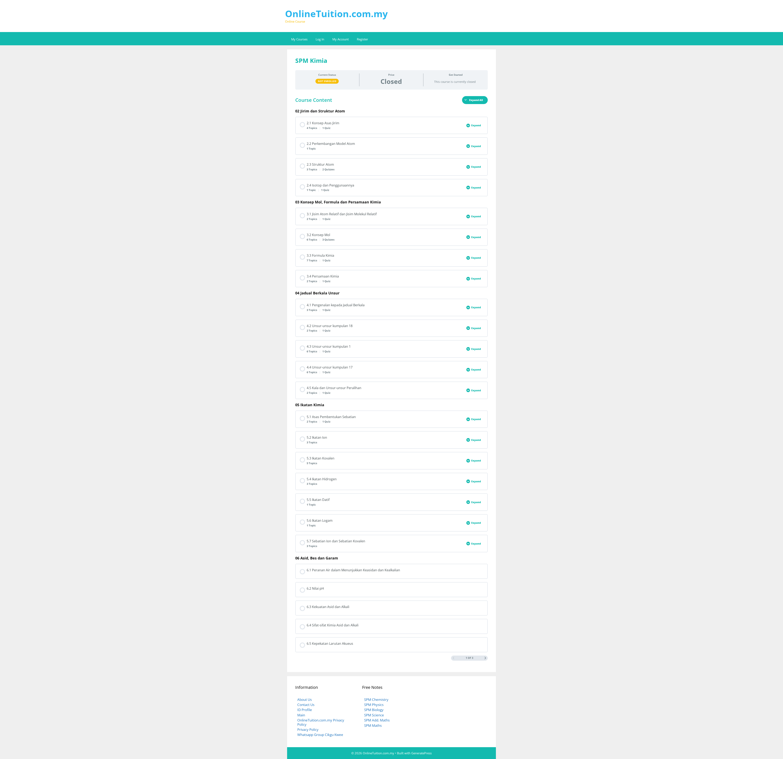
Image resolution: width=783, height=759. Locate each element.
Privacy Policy (308, 729)
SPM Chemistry (376, 699)
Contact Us (305, 704)
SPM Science (374, 715)
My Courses (299, 39)
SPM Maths (373, 725)
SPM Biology (374, 709)
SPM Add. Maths (377, 720)
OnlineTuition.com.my (336, 13)
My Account (340, 39)
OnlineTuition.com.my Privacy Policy (320, 722)
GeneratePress (421, 753)
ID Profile (304, 709)
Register (362, 39)
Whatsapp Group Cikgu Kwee (320, 734)
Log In (320, 39)
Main (301, 715)
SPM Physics (374, 704)
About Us (304, 699)
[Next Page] (485, 658)
